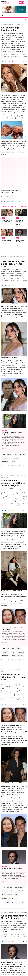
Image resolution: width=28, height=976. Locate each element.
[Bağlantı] (12, 61)
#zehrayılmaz (5, 461)
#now (15, 894)
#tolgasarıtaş (15, 458)
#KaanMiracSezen (7, 894)
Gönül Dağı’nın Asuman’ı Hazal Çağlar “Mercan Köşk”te (19, 222)
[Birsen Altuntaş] (5, 3)
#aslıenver (10, 197)
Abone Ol (21, 2)
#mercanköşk (5, 655)
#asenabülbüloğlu (20, 887)
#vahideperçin (6, 898)
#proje (13, 655)
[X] (5, 61)
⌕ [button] (26, 2)
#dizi (15, 454)
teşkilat (13, 461)
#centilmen (5, 891)
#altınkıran (10, 887)
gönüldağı (20, 655)
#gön (13, 652)
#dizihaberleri (22, 454)
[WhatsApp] (9, 61)
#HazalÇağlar (20, 652)
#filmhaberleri (5, 458)
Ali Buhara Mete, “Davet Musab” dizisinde (20, 242)
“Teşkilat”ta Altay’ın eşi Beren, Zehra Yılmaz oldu (7, 221)
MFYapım (14, 898)
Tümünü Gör (23, 206)
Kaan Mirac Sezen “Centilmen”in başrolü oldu (6, 242)
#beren (9, 454)
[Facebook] (2, 61)
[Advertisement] (14, 172)
